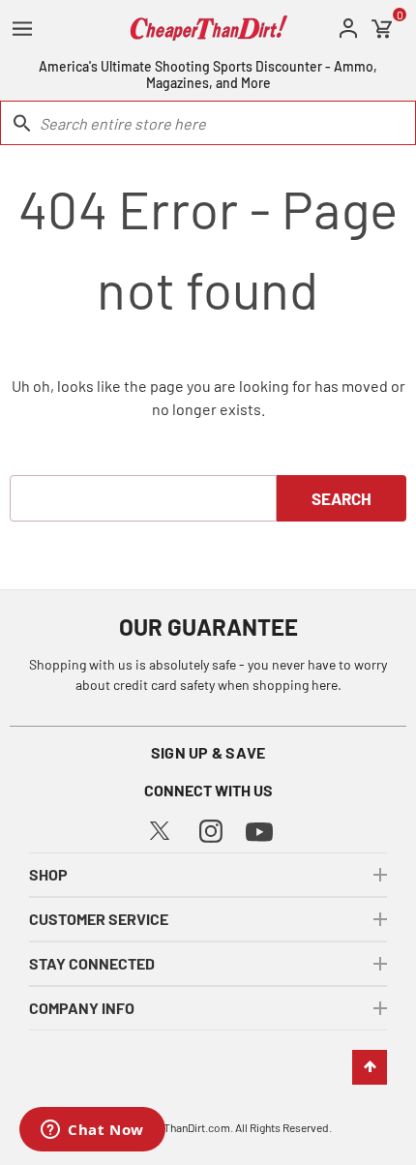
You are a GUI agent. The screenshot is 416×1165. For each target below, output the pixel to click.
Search (341, 498)
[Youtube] (259, 830)
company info (81, 1008)
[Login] (348, 28)
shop (48, 874)
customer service (98, 919)
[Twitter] (159, 828)
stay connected (92, 963)
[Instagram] (211, 829)
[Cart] (382, 29)
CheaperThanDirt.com (176, 1127)
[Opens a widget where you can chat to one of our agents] (92, 1131)
